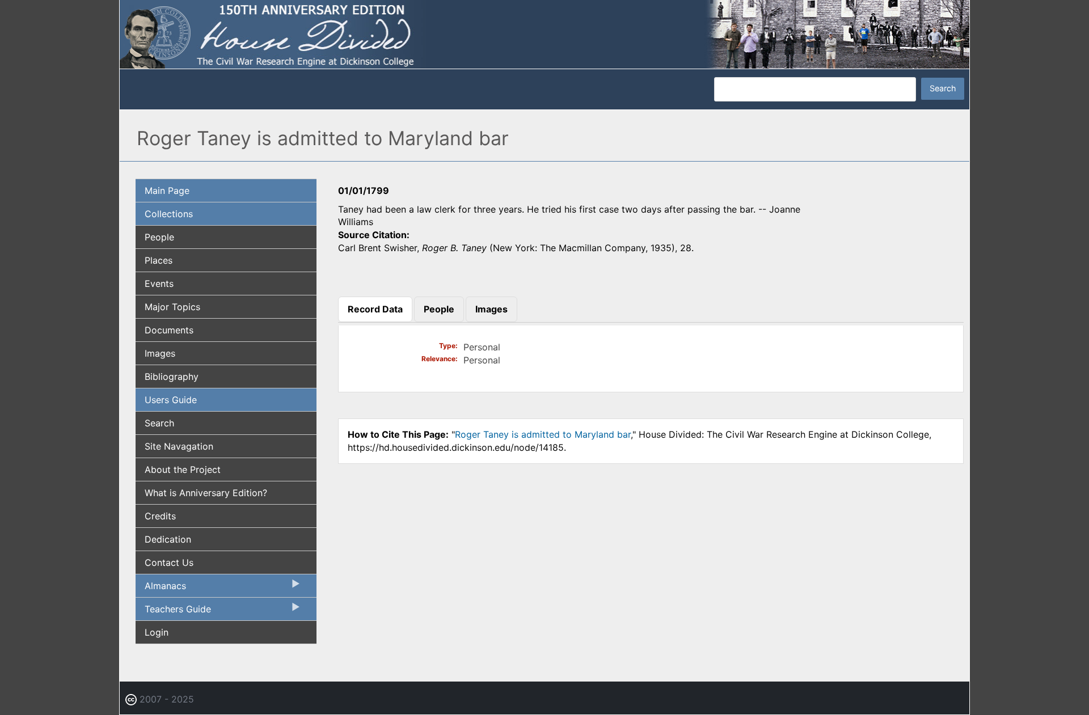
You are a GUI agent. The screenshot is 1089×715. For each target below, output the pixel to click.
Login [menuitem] (156, 632)
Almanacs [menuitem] (161, 588)
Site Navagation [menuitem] (179, 446)
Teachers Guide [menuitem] (173, 611)
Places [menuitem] (158, 260)
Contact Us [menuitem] (169, 562)
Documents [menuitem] (169, 330)
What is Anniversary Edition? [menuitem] (206, 492)
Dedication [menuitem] (168, 539)
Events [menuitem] (159, 283)
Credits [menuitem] (160, 516)
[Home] (544, 33)
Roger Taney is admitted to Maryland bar (543, 434)
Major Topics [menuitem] (172, 306)
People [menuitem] (159, 237)
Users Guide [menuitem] (171, 399)
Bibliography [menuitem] (172, 376)
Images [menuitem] (160, 353)
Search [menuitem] (159, 423)
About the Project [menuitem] (183, 469)
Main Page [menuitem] (167, 190)
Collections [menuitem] (169, 213)
